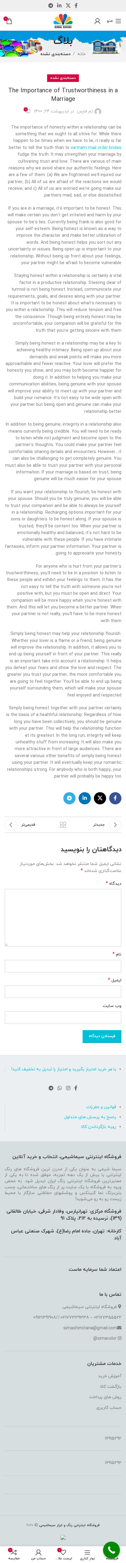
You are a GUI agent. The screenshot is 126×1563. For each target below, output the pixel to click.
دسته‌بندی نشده (55, 54)
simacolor (107, 1338)
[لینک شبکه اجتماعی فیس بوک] (76, 6)
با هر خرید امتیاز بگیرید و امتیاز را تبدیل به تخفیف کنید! (63, 1069)
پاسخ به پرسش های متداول (90, 1117)
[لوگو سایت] (63, 20)
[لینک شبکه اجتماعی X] (68, 6)
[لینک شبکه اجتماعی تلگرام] (50, 6)
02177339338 (75, 1317)
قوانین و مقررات (101, 1107)
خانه (81, 54)
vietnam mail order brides (96, 148)
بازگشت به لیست (63, 825)
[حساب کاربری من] (97, 21)
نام (117, 954)
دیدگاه (113, 884)
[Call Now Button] (111, 1550)
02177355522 (107, 1317)
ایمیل (114, 980)
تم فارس (85, 111)
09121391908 (44, 1317)
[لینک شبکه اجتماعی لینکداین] (59, 6)
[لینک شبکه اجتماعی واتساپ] (60, 1088)
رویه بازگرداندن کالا (98, 1127)
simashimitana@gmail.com (90, 1328)
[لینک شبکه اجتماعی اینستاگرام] (68, 1088)
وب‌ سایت (112, 1006)
